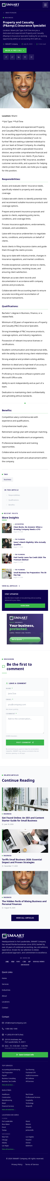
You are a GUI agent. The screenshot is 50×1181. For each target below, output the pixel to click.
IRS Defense (30, 1078)
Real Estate (29, 1094)
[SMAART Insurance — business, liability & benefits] (25, 629)
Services (5, 984)
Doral (4, 1127)
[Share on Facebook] (6, 57)
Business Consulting (9, 1078)
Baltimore (29, 1146)
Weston (28, 1124)
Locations (6, 1002)
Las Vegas (5, 1146)
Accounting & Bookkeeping (11, 1070)
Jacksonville (29, 1130)
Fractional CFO (31, 1072)
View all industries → (9, 1109)
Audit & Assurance (32, 1075)
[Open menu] (45, 5)
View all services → (8, 1085)
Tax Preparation (7, 1072)
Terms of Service (32, 1164)
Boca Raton (6, 1124)
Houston (28, 1140)
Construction (6, 1097)
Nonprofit (29, 1106)
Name (9, 688)
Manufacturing (7, 1100)
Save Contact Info (26, 1054)
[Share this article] (31, 57)
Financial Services (8, 1106)
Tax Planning (30, 1070)
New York (5, 1137)
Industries (6, 990)
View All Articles (9, 586)
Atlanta (4, 1143)
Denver (28, 1143)
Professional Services (33, 1097)
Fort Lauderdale (7, 1121)
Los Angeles (30, 1137)
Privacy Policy (17, 1164)
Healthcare (5, 1094)
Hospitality (29, 1100)
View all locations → (8, 1149)
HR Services (30, 1081)
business (7, 479)
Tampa (4, 1130)
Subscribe (25, 606)
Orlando (28, 1127)
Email (9, 699)
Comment (11, 714)
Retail (4, 1103)
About (4, 996)
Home (4, 978)
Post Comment (23, 742)
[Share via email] (25, 57)
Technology (29, 1103)
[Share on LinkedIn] (18, 57)
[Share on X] (12, 57)
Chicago (4, 1140)
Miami (28, 1121)
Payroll (4, 1075)
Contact (5, 1007)
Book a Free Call (13, 50)
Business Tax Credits (9, 1081)
